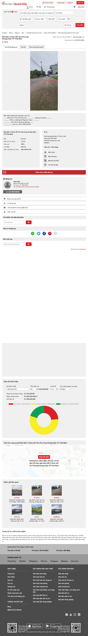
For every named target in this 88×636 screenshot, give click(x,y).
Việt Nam (22, 561)
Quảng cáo (11, 586)
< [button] (7, 81)
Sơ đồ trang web (14, 590)
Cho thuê (39, 574)
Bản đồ (23, 47)
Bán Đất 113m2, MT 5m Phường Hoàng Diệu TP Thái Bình (36, 502)
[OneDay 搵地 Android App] (53, 625)
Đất (40, 7)
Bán (63, 574)
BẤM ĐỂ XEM (44, 457)
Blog (9, 607)
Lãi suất (53, 386)
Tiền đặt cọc (34, 386)
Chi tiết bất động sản (11, 47)
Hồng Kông (12, 561)
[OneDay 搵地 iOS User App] (35, 625)
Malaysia (64, 561)
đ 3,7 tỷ (17, 517)
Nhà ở (31, 7)
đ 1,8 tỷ (36, 497)
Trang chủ (11, 574)
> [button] (81, 81)
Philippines (33, 561)
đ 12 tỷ (16, 497)
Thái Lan (44, 561)
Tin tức (10, 583)
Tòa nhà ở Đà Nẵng (63, 550)
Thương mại (50, 7)
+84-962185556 (13, 192)
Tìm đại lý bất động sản (16, 596)
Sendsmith (83, 249)
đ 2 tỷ (37, 517)
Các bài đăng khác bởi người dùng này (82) (26, 187)
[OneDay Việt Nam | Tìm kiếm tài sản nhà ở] (14, 4)
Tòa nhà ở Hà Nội (14, 550)
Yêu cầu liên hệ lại (44, 172)
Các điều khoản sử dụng (68, 386)
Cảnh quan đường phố (36, 47)
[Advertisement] (44, 267)
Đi (28, 222)
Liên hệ (10, 580)
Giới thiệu (11, 577)
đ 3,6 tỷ (56, 497)
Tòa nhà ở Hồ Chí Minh (40, 550)
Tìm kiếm (80, 25)
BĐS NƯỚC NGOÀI (47, 2)
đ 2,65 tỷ (57, 517)
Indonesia (74, 561)
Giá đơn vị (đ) (11, 386)
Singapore (54, 561)
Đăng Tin (80, 2)
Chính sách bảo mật (15, 593)
